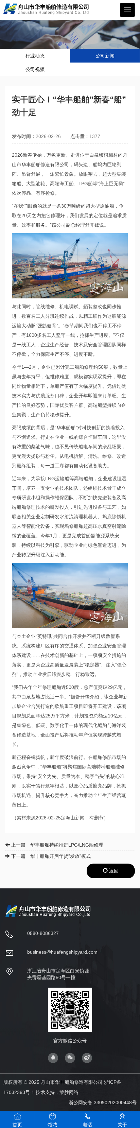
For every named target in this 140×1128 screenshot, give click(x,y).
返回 (113, 870)
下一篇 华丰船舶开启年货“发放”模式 (50, 856)
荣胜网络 (68, 1092)
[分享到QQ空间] (53, 1057)
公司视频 (35, 69)
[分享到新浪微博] (87, 1057)
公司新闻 (105, 55)
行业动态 (35, 55)
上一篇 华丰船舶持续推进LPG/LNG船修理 (56, 845)
